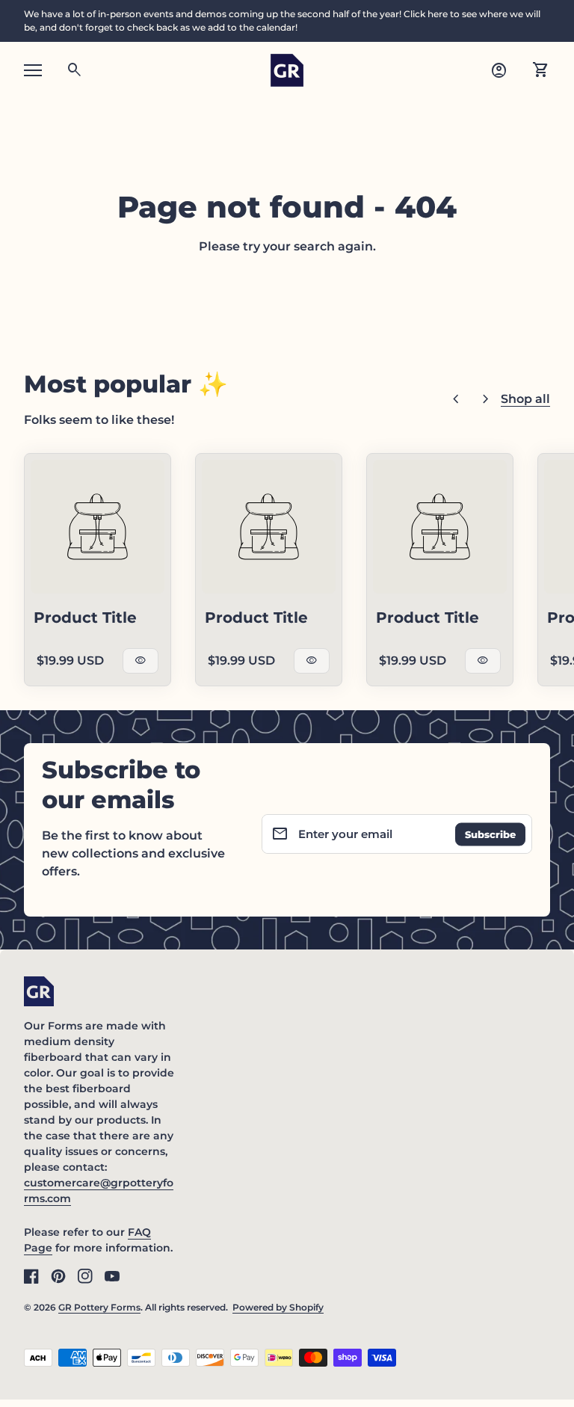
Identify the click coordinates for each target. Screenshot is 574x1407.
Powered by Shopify (278, 1307)
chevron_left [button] (456, 399)
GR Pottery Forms (99, 1307)
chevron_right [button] (486, 399)
